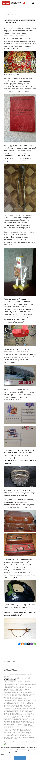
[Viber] (31, 644)
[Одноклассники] (22, 644)
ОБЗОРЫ (17, 15)
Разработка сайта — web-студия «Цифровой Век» (20, 742)
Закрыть (20, 758)
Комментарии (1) (11, 669)
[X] (28, 644)
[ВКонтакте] (19, 644)
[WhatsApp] (34, 644)
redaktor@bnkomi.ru (10, 679)
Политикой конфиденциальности (16, 752)
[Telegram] (25, 644)
